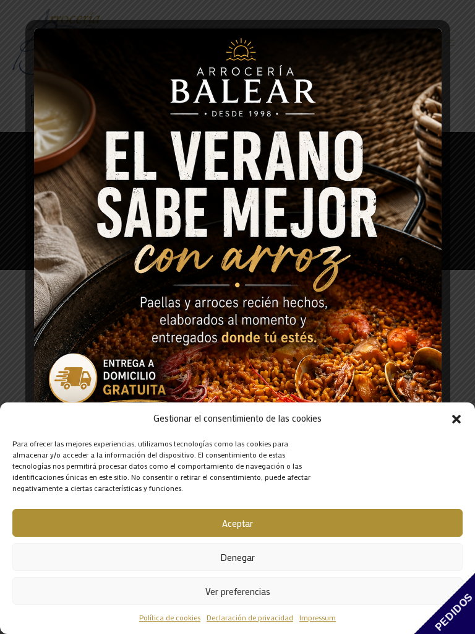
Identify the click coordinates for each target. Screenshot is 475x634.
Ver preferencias (237, 591)
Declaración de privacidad (250, 617)
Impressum (317, 617)
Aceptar (237, 523)
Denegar (237, 557)
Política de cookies (169, 617)
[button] (456, 418)
